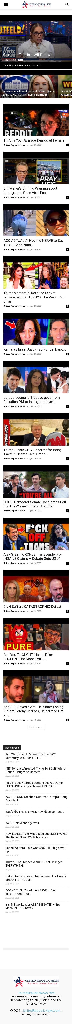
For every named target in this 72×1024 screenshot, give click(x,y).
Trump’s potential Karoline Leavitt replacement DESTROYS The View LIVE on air (33, 297)
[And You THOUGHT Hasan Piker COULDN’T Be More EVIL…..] (36, 634)
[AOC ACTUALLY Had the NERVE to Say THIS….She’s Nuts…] (36, 220)
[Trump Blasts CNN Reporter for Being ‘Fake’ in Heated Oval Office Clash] (36, 429)
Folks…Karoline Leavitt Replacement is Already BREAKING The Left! (36, 877)
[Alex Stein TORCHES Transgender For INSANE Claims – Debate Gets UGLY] (36, 534)
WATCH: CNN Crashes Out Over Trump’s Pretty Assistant (36, 798)
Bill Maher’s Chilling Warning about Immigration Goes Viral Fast (30, 190)
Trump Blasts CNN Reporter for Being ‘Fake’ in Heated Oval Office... (32, 452)
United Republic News (13, 65)
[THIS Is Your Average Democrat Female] (36, 120)
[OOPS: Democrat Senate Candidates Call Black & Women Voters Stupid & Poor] (36, 481)
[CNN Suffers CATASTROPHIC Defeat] (36, 586)
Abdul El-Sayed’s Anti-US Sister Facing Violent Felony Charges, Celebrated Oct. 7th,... (33, 711)
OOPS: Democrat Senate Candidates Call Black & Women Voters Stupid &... (34, 504)
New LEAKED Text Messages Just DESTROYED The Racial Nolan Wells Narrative (36, 835)
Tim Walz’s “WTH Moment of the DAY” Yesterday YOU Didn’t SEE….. (30, 756)
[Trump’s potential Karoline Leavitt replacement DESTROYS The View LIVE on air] (36, 272)
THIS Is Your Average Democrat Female (33, 140)
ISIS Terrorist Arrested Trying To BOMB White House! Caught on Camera (35, 770)
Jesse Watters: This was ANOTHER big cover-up (35, 849)
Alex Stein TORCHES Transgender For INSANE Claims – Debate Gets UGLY (32, 556)
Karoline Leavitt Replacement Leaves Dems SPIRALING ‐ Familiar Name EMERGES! (34, 784)
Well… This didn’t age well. (22, 823)
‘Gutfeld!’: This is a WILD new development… (34, 811)
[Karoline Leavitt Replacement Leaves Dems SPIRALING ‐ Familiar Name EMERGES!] (29, 91)
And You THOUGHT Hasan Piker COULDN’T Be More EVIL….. (28, 657)
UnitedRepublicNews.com (36, 993)
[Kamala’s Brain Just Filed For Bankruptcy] (36, 329)
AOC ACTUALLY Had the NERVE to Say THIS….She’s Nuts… (30, 892)
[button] (5, 4)
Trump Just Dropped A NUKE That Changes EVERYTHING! (34, 863)
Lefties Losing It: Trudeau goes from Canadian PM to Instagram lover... (31, 399)
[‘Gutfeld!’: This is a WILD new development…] (36, 42)
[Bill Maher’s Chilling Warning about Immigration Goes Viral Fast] (36, 168)
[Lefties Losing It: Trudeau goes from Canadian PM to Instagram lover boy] (36, 377)
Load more (35, 727)
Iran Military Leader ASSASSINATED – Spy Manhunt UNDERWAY (32, 906)
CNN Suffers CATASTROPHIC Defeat (32, 607)
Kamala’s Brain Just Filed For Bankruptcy (34, 349)
